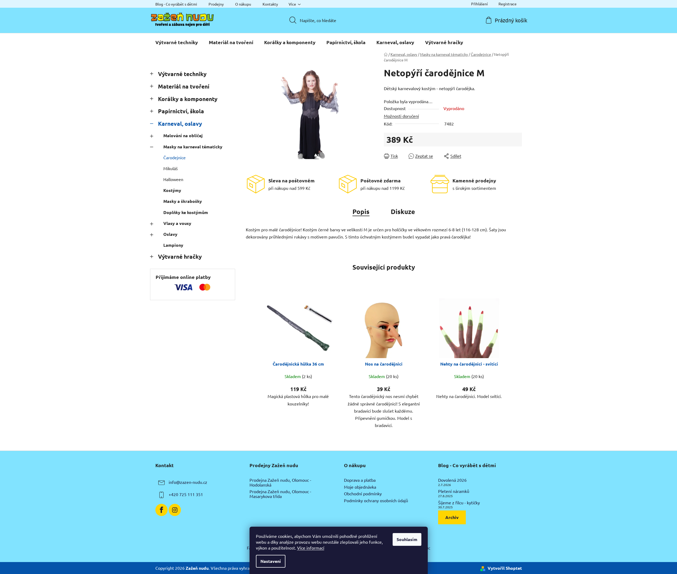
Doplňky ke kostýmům (185, 212)
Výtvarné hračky (180, 256)
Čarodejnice (174, 157)
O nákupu (243, 4)
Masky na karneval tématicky (192, 146)
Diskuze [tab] (403, 211)
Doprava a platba (360, 480)
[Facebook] (161, 510)
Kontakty (270, 4)
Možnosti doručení (401, 116)
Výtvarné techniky (182, 73)
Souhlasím (407, 539)
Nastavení (270, 561)
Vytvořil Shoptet (505, 568)
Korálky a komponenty (187, 98)
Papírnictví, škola (181, 111)
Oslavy (170, 234)
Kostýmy (172, 190)
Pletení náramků (453, 491)
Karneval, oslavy (180, 123)
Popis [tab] (360, 211)
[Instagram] (175, 510)
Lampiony (173, 245)
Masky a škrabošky (182, 201)
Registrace (508, 3)
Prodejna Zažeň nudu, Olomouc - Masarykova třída (280, 493)
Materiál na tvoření (183, 86)
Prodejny (216, 4)
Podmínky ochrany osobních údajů (376, 500)
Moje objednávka (360, 487)
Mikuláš (170, 168)
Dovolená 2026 (452, 480)
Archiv (452, 517)
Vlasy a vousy (177, 223)
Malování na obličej (183, 135)
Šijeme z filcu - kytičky (459, 502)
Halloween (173, 179)
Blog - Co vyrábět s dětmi (176, 4)
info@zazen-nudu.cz (188, 482)
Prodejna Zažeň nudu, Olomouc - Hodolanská (280, 482)
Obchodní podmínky (363, 493)
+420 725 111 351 (186, 494)
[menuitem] (176, 42)
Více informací (310, 547)
